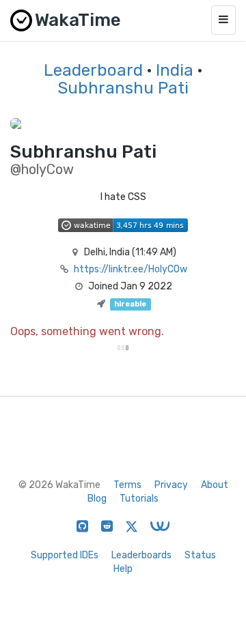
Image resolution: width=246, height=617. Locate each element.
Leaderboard (93, 70)
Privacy (171, 485)
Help (123, 569)
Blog (97, 498)
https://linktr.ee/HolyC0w (130, 269)
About (214, 485)
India (174, 70)
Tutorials (139, 498)
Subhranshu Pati (123, 88)
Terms (127, 485)
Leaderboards (141, 555)
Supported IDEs (64, 555)
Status (200, 555)
